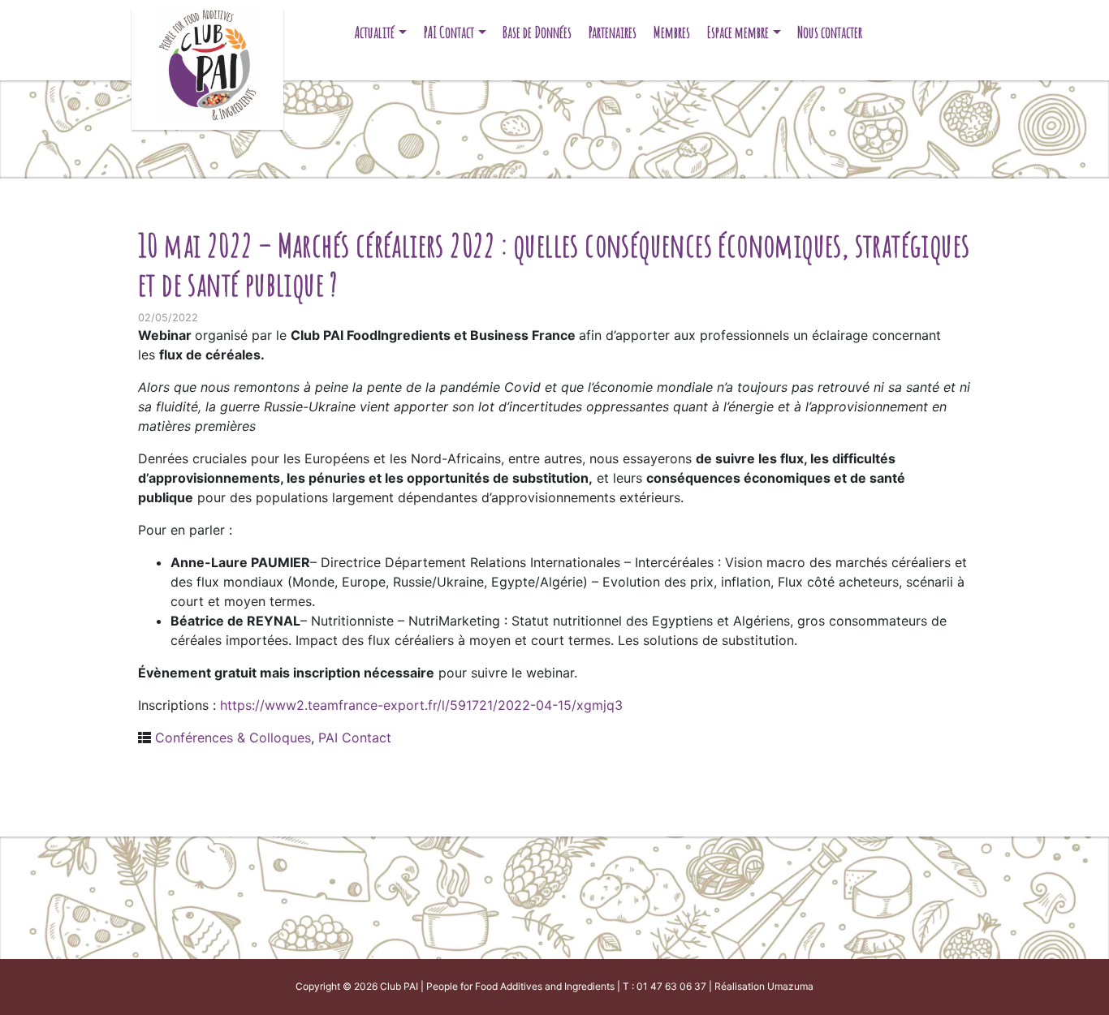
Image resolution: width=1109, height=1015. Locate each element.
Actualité (375, 32)
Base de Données (537, 32)
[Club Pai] (207, 63)
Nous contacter (829, 32)
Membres (672, 32)
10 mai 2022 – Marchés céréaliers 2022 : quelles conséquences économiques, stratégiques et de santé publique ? (553, 264)
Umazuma (790, 986)
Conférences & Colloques (233, 737)
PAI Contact (449, 32)
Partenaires (612, 32)
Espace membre (738, 32)
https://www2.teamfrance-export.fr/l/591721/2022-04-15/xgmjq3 (421, 705)
